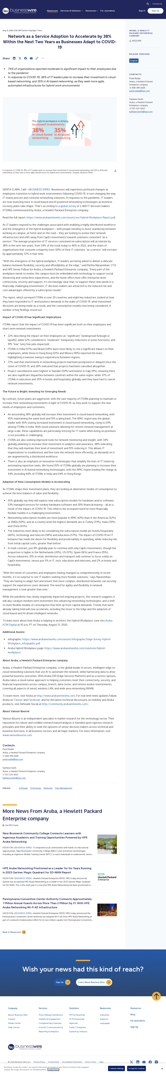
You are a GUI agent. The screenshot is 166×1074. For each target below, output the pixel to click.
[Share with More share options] (43, 58)
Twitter (18, 699)
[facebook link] (150, 1062)
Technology (35, 788)
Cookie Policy (53, 1070)
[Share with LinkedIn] (14, 58)
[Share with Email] (31, 58)
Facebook (34, 699)
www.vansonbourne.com (17, 735)
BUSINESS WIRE (39, 189)
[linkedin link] (137, 1062)
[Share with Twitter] (20, 58)
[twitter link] (131, 1062)
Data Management (63, 788)
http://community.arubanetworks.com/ (65, 704)
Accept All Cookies (136, 1068)
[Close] (162, 1069)
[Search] (148, 4)
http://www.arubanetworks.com (56, 695)
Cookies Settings (116, 1068)
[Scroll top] (156, 996)
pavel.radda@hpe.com (13, 759)
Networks (48, 788)
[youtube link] (144, 1062)
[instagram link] (156, 1062)
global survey (68, 206)
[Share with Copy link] (37, 58)
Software (23, 788)
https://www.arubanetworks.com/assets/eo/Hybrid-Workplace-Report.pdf (71, 217)
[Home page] (19, 11)
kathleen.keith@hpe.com (14, 778)
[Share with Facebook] (25, 58)
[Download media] (115, 170)
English (133, 60)
